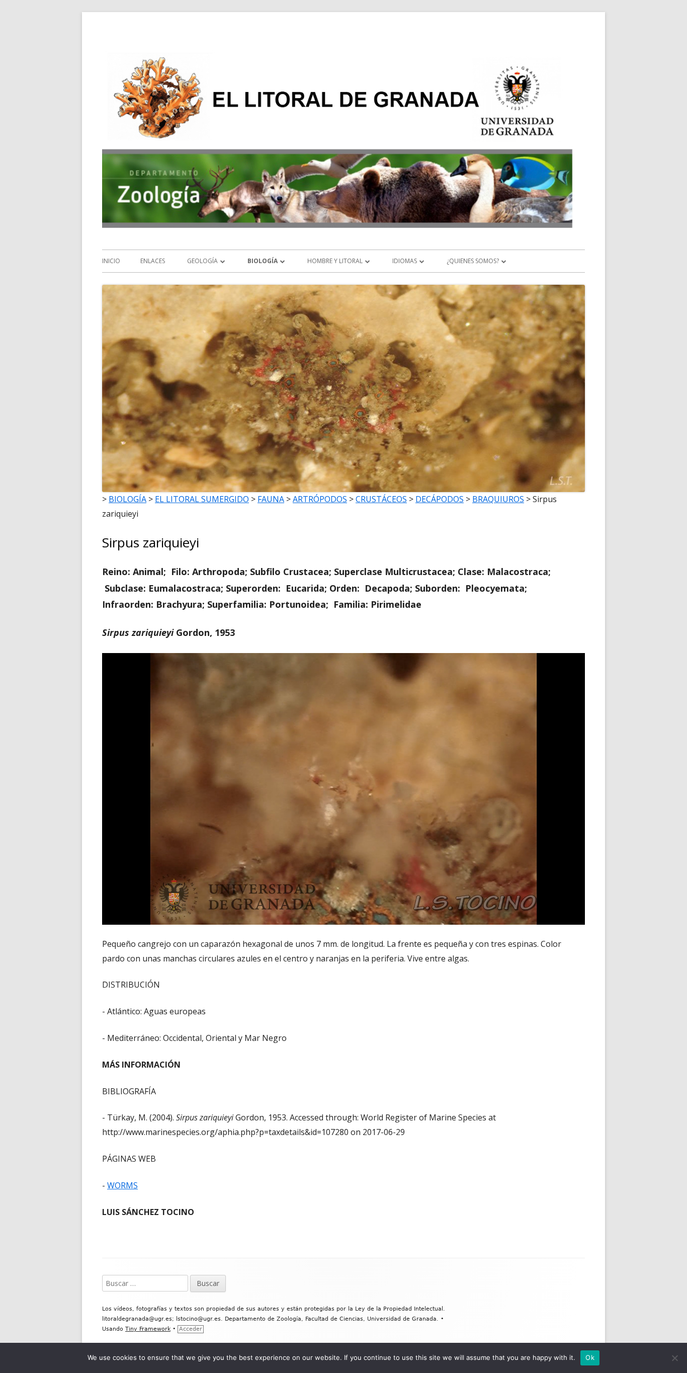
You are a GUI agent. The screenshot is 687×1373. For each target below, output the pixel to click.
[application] (343, 789)
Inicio (111, 261)
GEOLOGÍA (202, 261)
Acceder (190, 1329)
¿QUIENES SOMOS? (473, 261)
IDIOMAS (404, 261)
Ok (589, 1357)
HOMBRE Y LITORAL (335, 261)
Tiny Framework (147, 1329)
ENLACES (152, 261)
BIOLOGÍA (262, 261)
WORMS (122, 1185)
